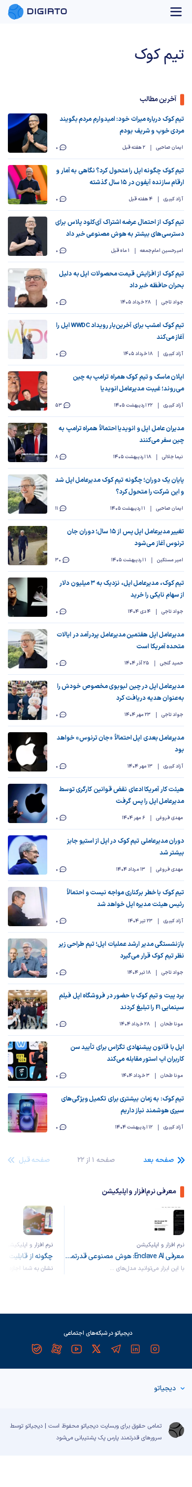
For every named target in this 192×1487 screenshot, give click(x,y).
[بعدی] (22, 1240)
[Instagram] (155, 1349)
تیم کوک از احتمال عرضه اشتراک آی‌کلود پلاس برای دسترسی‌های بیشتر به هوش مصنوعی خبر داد (119, 228)
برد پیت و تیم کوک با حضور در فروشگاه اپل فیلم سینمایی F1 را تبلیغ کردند (121, 1002)
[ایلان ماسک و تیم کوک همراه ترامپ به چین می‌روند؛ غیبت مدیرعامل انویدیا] (27, 391)
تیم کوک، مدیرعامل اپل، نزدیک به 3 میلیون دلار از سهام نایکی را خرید (122, 589)
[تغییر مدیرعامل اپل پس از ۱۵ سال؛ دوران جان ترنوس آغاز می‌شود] (27, 545)
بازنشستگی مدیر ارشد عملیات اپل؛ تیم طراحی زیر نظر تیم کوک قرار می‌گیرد (121, 950)
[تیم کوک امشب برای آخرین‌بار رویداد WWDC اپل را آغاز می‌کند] (27, 339)
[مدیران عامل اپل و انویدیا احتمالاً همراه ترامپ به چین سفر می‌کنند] (27, 442)
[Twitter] (96, 1349)
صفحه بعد (158, 1160)
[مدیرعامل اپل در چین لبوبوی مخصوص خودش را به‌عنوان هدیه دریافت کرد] (27, 700)
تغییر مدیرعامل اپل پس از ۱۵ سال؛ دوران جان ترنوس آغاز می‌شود (125, 538)
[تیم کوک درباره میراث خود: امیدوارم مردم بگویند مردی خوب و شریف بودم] (27, 133)
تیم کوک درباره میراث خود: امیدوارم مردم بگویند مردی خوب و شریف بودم (122, 125)
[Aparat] (56, 1349)
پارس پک (108, 1437)
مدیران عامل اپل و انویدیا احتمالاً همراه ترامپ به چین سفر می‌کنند (121, 434)
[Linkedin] (135, 1349)
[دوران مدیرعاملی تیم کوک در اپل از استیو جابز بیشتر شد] (27, 855)
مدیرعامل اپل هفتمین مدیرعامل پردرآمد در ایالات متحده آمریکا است (120, 641)
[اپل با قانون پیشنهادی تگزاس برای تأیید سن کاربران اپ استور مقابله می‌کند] (27, 1061)
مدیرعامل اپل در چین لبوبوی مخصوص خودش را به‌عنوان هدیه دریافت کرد (120, 692)
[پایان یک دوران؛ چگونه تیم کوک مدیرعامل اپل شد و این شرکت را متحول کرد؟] (27, 494)
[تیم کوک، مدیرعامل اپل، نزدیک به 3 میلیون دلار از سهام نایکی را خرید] (27, 597)
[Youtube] (76, 1349)
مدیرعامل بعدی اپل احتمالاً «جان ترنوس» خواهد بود (120, 744)
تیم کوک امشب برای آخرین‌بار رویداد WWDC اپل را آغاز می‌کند (120, 331)
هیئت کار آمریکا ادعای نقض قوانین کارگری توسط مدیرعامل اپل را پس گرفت (121, 795)
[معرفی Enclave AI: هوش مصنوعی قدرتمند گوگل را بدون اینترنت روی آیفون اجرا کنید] (169, 1220)
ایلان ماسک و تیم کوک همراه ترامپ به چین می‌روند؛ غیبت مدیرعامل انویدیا (128, 383)
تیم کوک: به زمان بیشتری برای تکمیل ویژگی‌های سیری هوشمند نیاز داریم (122, 1105)
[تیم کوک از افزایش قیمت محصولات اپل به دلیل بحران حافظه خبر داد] (27, 287)
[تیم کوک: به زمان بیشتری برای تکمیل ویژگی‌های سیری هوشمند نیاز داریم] (27, 1112)
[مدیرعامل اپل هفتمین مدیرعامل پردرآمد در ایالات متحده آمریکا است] (27, 648)
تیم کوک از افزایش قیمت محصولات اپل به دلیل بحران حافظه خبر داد (121, 280)
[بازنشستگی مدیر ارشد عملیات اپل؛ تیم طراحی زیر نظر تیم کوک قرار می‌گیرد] (27, 958)
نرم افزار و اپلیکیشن (160, 1244)
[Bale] (37, 1349)
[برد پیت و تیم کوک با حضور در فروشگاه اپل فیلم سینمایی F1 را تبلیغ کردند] (27, 1009)
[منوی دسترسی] (176, 12)
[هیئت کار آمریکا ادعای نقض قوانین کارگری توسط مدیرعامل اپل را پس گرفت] (27, 803)
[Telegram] (116, 1349)
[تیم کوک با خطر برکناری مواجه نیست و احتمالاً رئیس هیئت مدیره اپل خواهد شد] (27, 906)
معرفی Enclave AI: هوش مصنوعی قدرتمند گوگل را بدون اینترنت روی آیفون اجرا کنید (124, 1256)
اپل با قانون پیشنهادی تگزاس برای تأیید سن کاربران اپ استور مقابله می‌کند (127, 1053)
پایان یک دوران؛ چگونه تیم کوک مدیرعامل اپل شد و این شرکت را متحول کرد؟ (119, 486)
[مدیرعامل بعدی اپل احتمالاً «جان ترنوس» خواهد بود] (27, 751)
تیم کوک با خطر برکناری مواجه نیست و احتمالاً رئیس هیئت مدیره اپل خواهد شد (125, 898)
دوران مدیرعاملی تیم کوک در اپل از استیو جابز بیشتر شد (125, 847)
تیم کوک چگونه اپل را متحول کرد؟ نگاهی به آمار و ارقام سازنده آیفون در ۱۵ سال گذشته (120, 177)
